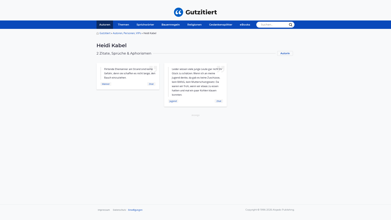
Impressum (104, 209)
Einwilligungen (135, 209)
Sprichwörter (145, 24)
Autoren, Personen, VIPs (127, 33)
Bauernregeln (170, 24)
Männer (106, 83)
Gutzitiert (105, 33)
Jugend (173, 101)
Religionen (194, 24)
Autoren (104, 24)
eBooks (245, 24)
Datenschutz (119, 209)
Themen (123, 24)
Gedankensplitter (220, 24)
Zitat (151, 83)
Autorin (285, 53)
